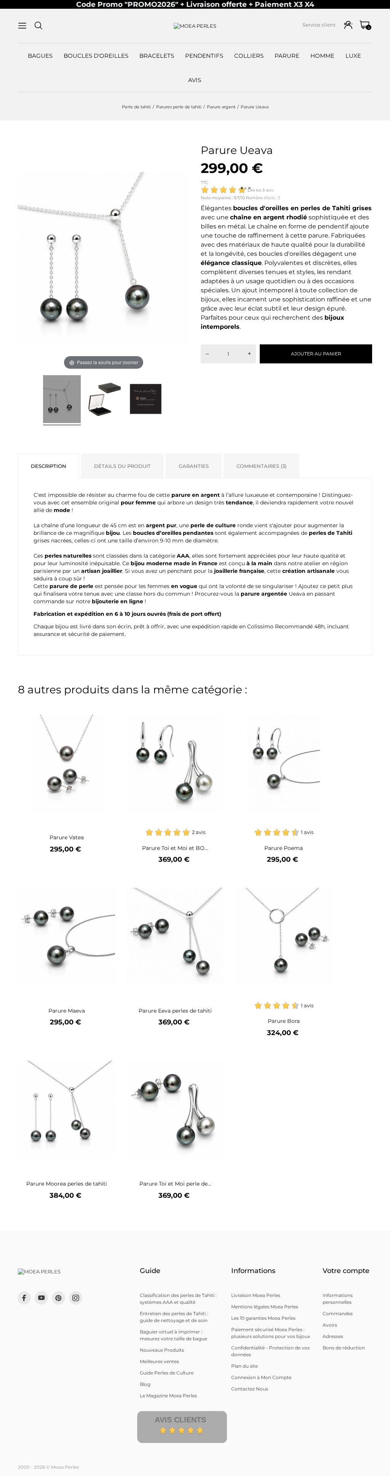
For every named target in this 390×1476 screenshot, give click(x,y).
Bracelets (156, 55)
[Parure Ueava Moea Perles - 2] (104, 400)
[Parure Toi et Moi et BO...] (213, 708)
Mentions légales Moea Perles (264, 1307)
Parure (287, 55)
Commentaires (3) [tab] (261, 466)
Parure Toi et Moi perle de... (175, 1183)
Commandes (338, 1313)
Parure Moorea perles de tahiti (66, 1183)
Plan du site (244, 1366)
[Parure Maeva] (104, 882)
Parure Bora (284, 1021)
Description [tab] (48, 466)
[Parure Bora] (321, 882)
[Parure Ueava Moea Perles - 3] (146, 400)
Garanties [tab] (194, 466)
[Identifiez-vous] (348, 25)
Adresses (333, 1336)
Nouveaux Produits (162, 1350)
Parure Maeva (66, 1010)
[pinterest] (58, 1298)
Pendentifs (204, 55)
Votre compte (346, 1271)
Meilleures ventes (159, 1361)
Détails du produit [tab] (122, 466)
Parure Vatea (67, 837)
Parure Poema (283, 848)
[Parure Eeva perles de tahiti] (213, 882)
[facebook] (24, 1298)
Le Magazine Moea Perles (168, 1395)
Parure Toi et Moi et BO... (175, 848)
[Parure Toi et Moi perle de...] (213, 1055)
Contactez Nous (249, 1389)
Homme (322, 55)
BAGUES (40, 55)
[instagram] (75, 1298)
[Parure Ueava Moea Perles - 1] (62, 400)
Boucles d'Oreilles (96, 55)
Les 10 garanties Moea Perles (263, 1318)
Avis (194, 80)
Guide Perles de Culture (166, 1373)
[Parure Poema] (321, 708)
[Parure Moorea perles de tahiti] (104, 1055)
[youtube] (41, 1297)
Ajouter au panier (316, 354)
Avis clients (180, 1420)
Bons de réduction (344, 1348)
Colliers (249, 55)
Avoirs (330, 1325)
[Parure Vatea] (104, 708)
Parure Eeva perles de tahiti (175, 1010)
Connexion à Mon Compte (261, 1377)
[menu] (22, 26)
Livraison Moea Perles (255, 1295)
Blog (145, 1384)
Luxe (353, 55)
